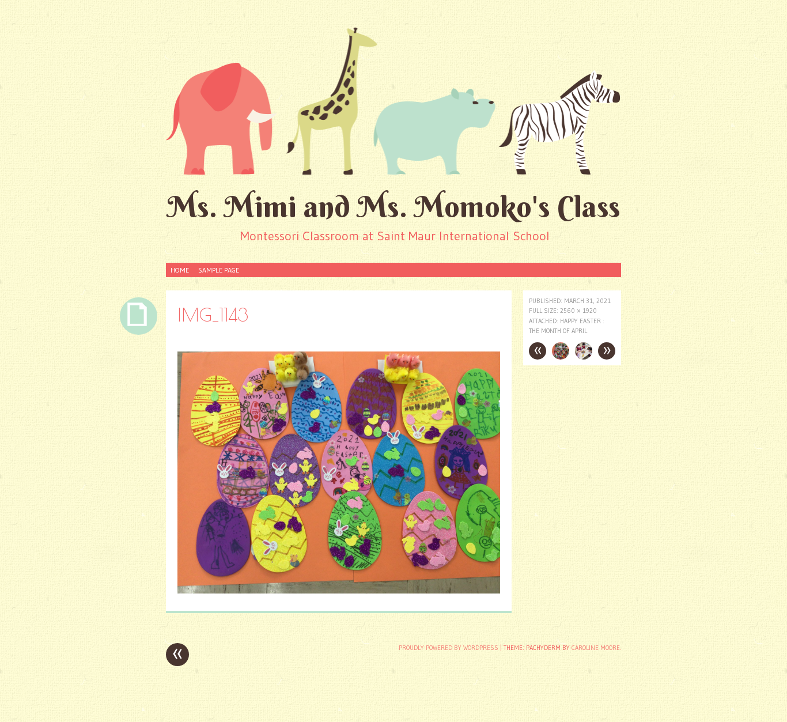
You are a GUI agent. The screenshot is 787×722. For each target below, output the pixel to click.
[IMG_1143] (338, 590)
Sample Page (218, 270)
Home (180, 270)
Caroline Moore (596, 648)
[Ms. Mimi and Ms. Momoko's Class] (393, 100)
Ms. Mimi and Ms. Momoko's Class (393, 206)
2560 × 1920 (578, 311)
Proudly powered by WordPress (448, 648)
